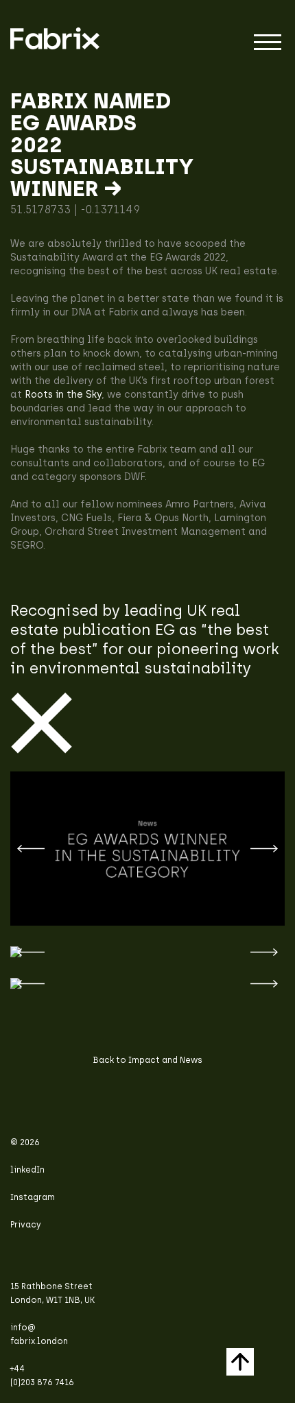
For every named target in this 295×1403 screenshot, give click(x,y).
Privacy (25, 1225)
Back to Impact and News (147, 1060)
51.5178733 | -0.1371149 (75, 209)
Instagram (32, 1197)
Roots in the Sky (63, 394)
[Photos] (147, 983)
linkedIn (27, 1170)
